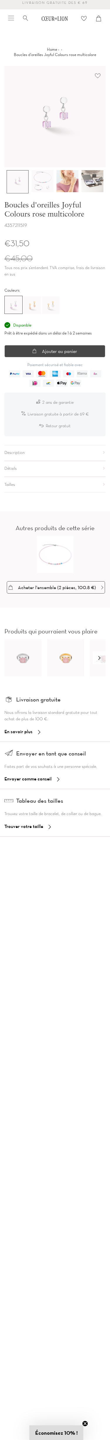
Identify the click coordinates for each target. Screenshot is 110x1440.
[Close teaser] (85, 1424)
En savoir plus (18, 731)
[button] (99, 657)
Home (52, 49)
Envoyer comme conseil (28, 779)
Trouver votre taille (23, 826)
